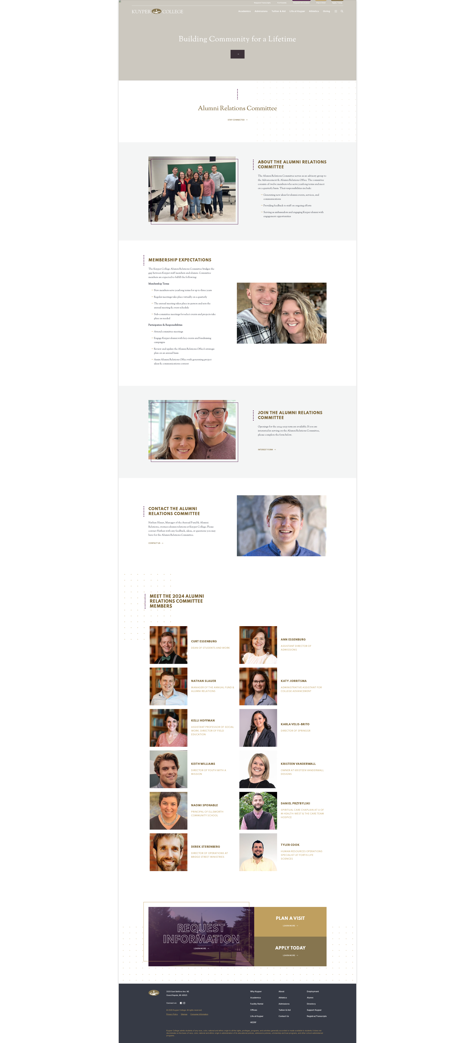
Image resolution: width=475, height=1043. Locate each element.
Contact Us (284, 1016)
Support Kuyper (314, 1010)
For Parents (282, 3)
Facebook (181, 1003)
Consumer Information (199, 1014)
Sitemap (184, 1014)
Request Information (301, 3)
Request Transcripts (262, 3)
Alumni (310, 997)
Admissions (261, 11)
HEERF (253, 1022)
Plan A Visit (320, 3)
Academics (244, 11)
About (281, 991)
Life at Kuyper (297, 11)
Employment (313, 991)
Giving (326, 11)
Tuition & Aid (279, 11)
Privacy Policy (172, 1014)
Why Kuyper (256, 991)
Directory (311, 1004)
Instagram (184, 1003)
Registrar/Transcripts (317, 1016)
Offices (253, 1010)
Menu (336, 11)
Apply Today (337, 3)
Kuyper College (157, 11)
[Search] (342, 11)
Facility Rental (256, 1004)
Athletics (314, 11)
